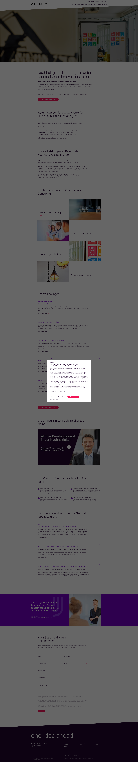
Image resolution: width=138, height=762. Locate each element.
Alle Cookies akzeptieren (73, 396)
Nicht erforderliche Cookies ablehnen (58, 396)
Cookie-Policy (62, 391)
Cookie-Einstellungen (54, 399)
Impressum (52, 391)
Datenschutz (56, 391)
